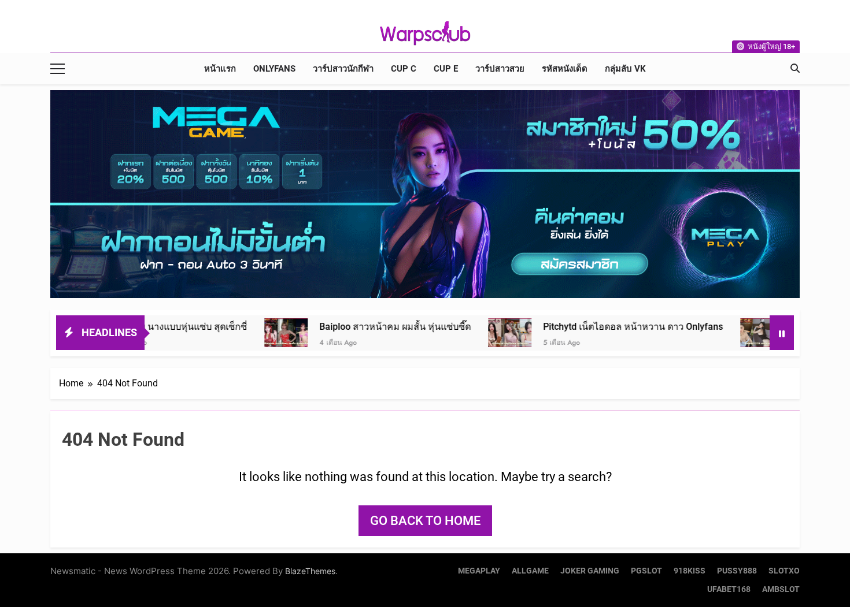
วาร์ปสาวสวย (499, 69)
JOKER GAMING (589, 571)
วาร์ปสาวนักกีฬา (343, 69)
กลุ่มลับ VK (625, 69)
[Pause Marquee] (782, 332)
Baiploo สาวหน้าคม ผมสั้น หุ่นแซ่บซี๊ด (348, 326)
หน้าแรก (220, 69)
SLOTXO (784, 571)
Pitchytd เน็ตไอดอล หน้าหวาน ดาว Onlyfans (587, 326)
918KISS (689, 571)
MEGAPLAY (479, 571)
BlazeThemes (310, 571)
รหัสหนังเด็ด (564, 69)
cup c (403, 69)
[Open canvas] (57, 69)
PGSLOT (646, 571)
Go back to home (425, 520)
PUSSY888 (737, 571)
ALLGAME (530, 571)
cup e (446, 69)
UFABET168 (729, 589)
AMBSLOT (781, 589)
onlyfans (274, 69)
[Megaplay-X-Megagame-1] (425, 194)
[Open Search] (795, 68)
